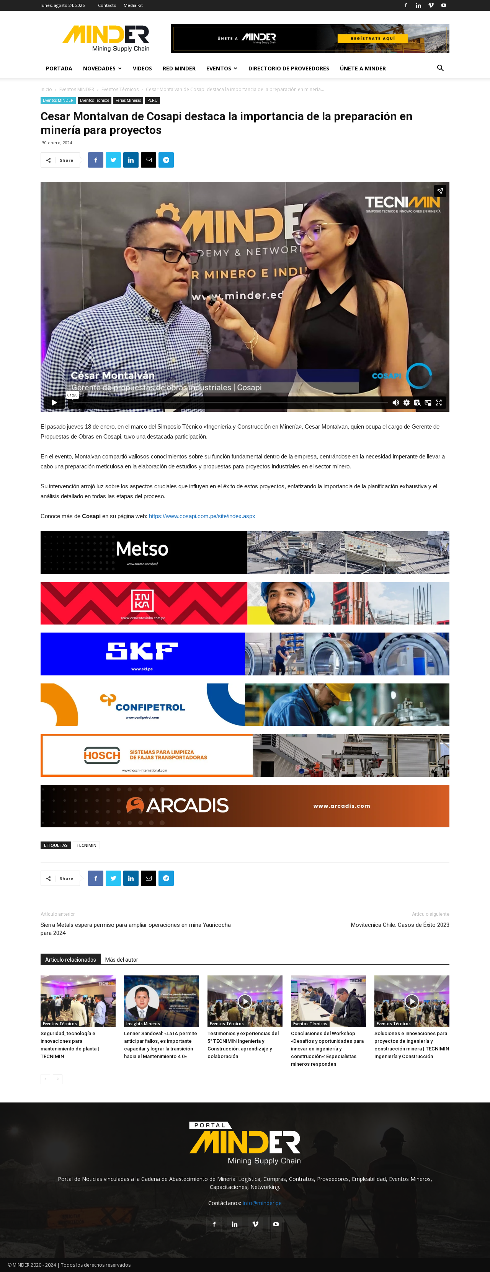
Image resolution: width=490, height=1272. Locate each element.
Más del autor (121, 960)
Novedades (99, 68)
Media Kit (133, 5)
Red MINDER (179, 68)
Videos (142, 68)
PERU (152, 100)
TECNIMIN (86, 845)
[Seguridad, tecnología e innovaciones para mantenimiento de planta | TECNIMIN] (78, 1001)
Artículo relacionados (70, 960)
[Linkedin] (418, 5)
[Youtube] (443, 5)
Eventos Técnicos (120, 89)
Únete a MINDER (363, 68)
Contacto (107, 5)
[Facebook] (406, 5)
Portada (59, 68)
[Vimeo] (431, 5)
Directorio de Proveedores (288, 68)
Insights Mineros (143, 1023)
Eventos (218, 68)
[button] (440, 69)
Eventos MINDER (76, 89)
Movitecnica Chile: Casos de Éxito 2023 (400, 924)
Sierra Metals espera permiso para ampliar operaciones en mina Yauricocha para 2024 (136, 928)
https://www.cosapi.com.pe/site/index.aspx (202, 516)
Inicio (46, 89)
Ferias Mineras (128, 100)
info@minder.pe (262, 1203)
